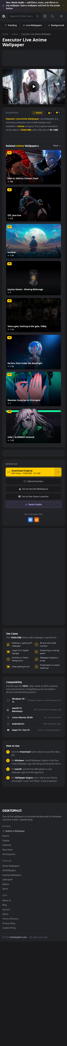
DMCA (5, 914)
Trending (12, 25)
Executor (10, 118)
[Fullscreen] (60, 101)
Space (5, 888)
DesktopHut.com (18, 937)
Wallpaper (33, 118)
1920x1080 (25, 129)
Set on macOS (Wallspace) (35, 489)
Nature (5, 884)
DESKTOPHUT (12, 810)
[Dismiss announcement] (63, 6)
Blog (4, 904)
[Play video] (34, 86)
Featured (6, 845)
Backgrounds (57, 25)
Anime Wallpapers (11, 865)
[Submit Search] (52, 16)
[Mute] (55, 101)
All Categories (8, 854)
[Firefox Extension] (36, 519)
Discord (6, 909)
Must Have (7, 849)
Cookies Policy (9, 927)
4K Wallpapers (9, 870)
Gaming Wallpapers (11, 875)
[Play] (7, 101)
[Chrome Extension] (30, 519)
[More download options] (58, 472)
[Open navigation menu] (61, 16)
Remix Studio (35, 504)
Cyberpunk (7, 879)
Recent (5, 835)
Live (18, 118)
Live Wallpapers (34, 25)
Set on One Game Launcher (35, 496)
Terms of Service (10, 918)
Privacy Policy (8, 923)
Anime (15, 34)
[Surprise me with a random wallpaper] (45, 16)
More (55, 145)
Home (5, 34)
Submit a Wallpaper (15, 831)
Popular (6, 840)
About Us (6, 900)
